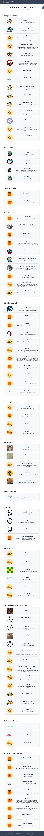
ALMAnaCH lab (10, 1)
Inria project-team (8, 2)
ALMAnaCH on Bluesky (9, 833)
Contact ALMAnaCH (20, 833)
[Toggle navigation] (39, 2)
